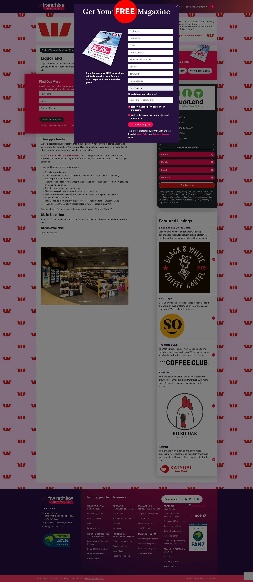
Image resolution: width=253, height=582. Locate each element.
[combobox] (150, 100)
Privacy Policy (142, 134)
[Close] (177, 6)
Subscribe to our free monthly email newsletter (150, 117)
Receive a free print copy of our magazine (148, 108)
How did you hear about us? (142, 94)
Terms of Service (161, 134)
